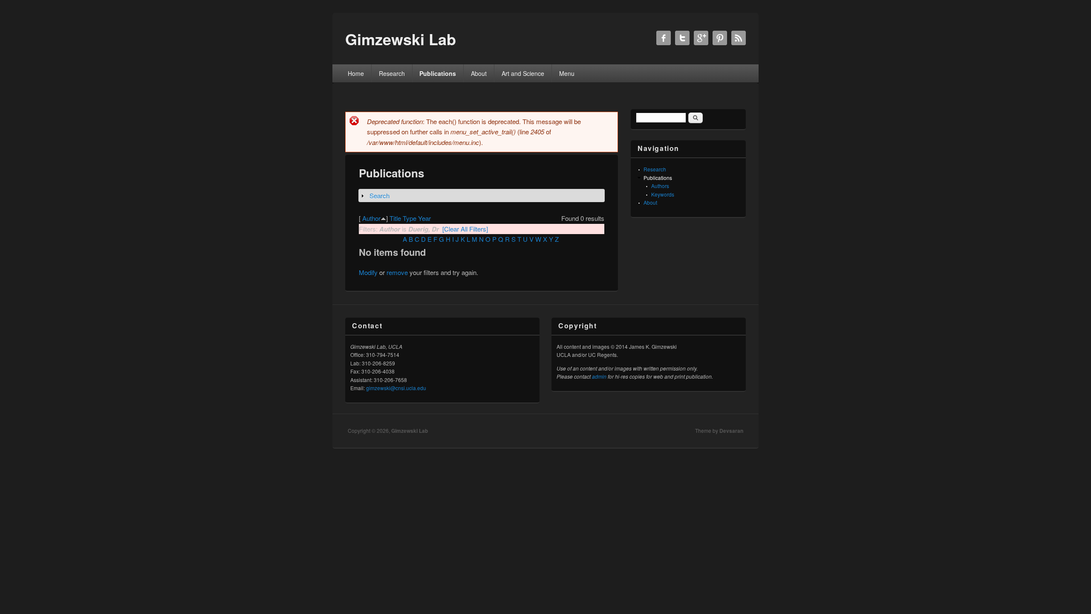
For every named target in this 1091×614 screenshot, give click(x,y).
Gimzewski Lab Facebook (663, 38)
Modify (368, 272)
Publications (437, 73)
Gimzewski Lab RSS (738, 38)
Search (379, 195)
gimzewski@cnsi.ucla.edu (396, 387)
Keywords (662, 194)
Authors (660, 185)
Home (356, 73)
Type (409, 218)
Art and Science (523, 73)
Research (392, 73)
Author (371, 218)
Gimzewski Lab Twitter (682, 38)
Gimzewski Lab (409, 430)
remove (397, 272)
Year (424, 218)
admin (599, 376)
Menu (566, 73)
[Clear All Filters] (465, 228)
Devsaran (731, 430)
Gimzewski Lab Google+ (701, 38)
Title (395, 218)
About (479, 73)
